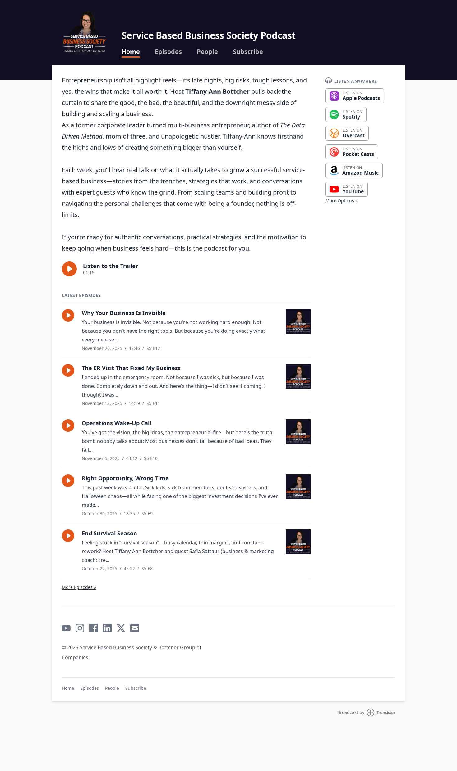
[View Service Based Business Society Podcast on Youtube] (66, 628)
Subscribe (248, 52)
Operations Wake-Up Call (116, 423)
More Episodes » (79, 587)
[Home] (84, 32)
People (207, 52)
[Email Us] (134, 628)
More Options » (341, 201)
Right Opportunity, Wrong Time (125, 478)
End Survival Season (109, 533)
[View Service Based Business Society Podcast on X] (121, 628)
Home (131, 52)
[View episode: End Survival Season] (298, 541)
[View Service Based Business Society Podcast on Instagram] (80, 628)
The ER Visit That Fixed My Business (131, 368)
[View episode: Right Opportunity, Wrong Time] (298, 486)
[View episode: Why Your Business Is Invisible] (298, 321)
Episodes (168, 52)
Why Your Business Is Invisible (124, 313)
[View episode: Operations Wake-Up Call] (298, 431)
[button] (69, 268)
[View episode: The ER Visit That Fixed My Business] (298, 376)
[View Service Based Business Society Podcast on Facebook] (93, 628)
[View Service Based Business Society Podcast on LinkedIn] (107, 628)
